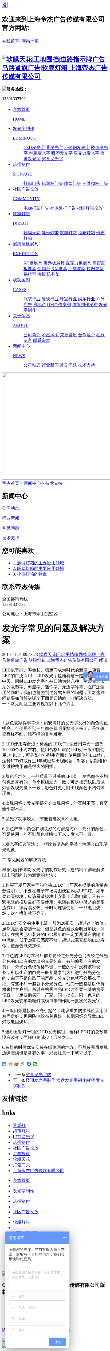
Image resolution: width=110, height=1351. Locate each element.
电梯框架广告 (36, 208)
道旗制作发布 (85, 304)
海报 (41, 274)
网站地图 (30, 41)
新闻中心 (32, 483)
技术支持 (86, 365)
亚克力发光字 (86, 153)
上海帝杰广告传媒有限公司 (38, 1170)
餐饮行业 (50, 299)
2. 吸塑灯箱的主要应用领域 (38, 568)
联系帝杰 (41, 340)
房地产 (39, 304)
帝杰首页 (10, 483)
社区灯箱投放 (90, 208)
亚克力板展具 (78, 263)
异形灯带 (50, 232)
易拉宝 (29, 274)
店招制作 (21, 1142)
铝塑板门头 (52, 183)
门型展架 (76, 268)
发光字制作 (23, 1191)
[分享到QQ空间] (10, 1064)
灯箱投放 (21, 1153)
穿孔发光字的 (38, 1074)
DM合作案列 (59, 304)
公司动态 (32, 365)
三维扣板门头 (95, 183)
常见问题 (68, 365)
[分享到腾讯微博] (23, 1064)
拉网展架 (95, 268)
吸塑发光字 (62, 153)
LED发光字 (34, 147)
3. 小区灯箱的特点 (30, 574)
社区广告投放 (25, 1148)
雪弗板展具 (54, 263)
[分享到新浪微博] (16, 1064)
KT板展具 (32, 263)
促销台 (43, 268)
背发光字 (54, 147)
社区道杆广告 (63, 208)
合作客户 (86, 335)
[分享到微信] (35, 1064)
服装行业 (32, 299)
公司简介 (32, 335)
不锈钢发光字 (77, 147)
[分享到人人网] (29, 1064)
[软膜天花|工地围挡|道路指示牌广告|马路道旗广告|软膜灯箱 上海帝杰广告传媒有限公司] (55, 76)
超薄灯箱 (21, 1131)
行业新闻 (50, 365)
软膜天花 (32, 232)
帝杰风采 (50, 335)
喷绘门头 (72, 183)
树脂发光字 (39, 153)
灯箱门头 (32, 183)
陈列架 (53, 274)
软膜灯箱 (68, 232)
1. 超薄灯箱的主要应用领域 (38, 563)
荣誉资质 (68, 335)
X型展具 (59, 268)
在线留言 (10, 41)
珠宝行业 (68, 299)
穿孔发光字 (52, 158)
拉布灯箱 (86, 232)
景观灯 (19, 1125)
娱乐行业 (86, 299)
